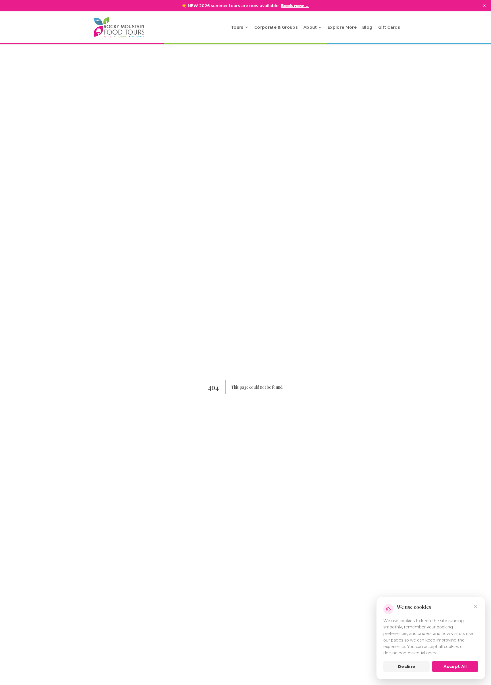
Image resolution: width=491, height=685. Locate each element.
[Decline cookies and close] (475, 606)
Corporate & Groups (276, 27)
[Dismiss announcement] (484, 6)
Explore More (342, 27)
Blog (367, 27)
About (310, 27)
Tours (237, 27)
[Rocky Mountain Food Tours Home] (125, 27)
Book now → (295, 5)
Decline (406, 666)
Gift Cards (389, 27)
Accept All (455, 666)
